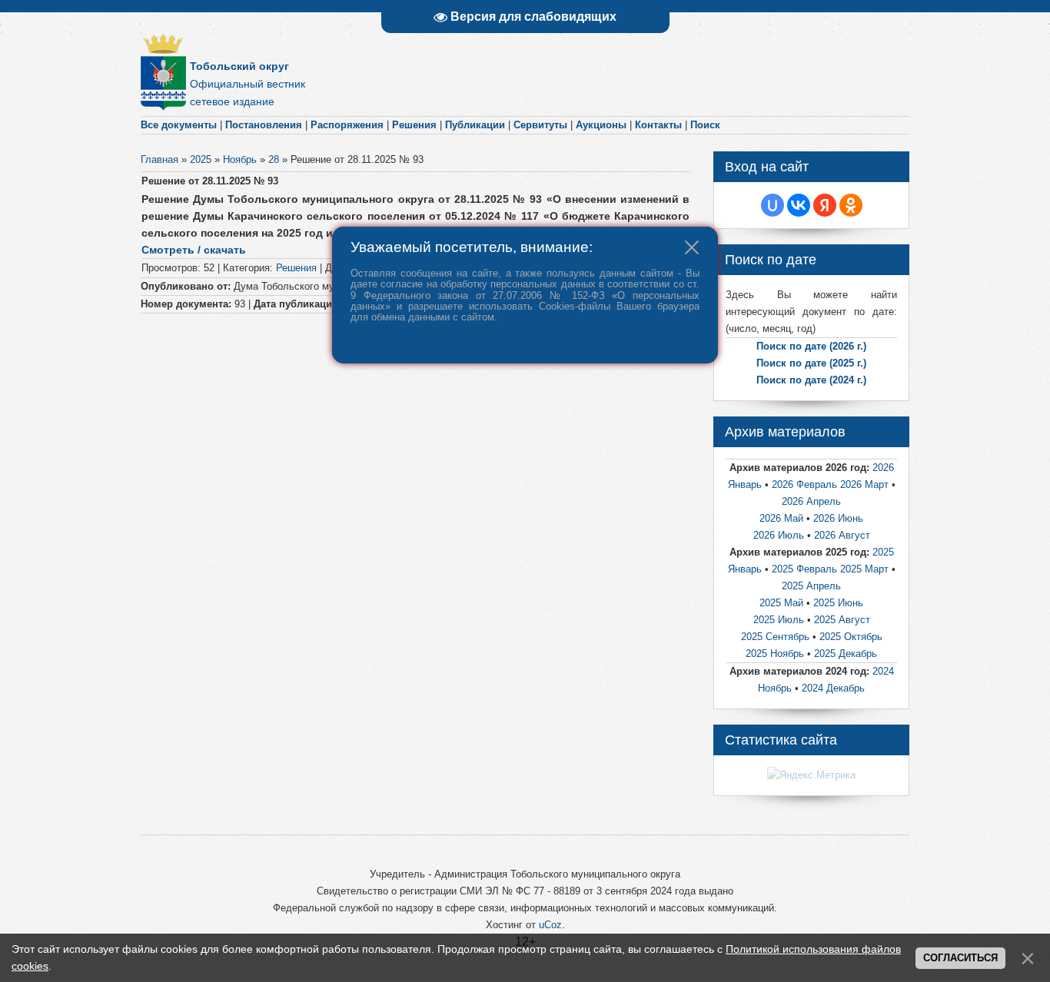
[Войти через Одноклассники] (850, 205)
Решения (296, 268)
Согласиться (960, 958)
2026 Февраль (806, 484)
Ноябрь (240, 159)
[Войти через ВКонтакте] (798, 205)
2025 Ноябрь (775, 653)
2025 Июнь (838, 603)
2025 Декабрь (845, 653)
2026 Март (866, 484)
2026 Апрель (811, 501)
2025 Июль (778, 619)
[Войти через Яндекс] (824, 205)
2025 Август (842, 619)
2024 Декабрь (833, 688)
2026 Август (842, 535)
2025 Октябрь (850, 636)
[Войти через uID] (772, 205)
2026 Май (782, 518)
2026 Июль (780, 535)
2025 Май (782, 603)
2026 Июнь (838, 518)
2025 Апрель (811, 586)
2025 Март (864, 569)
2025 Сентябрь (776, 636)
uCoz (550, 925)
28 (273, 159)
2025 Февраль (804, 569)
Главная (159, 159)
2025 (200, 159)
